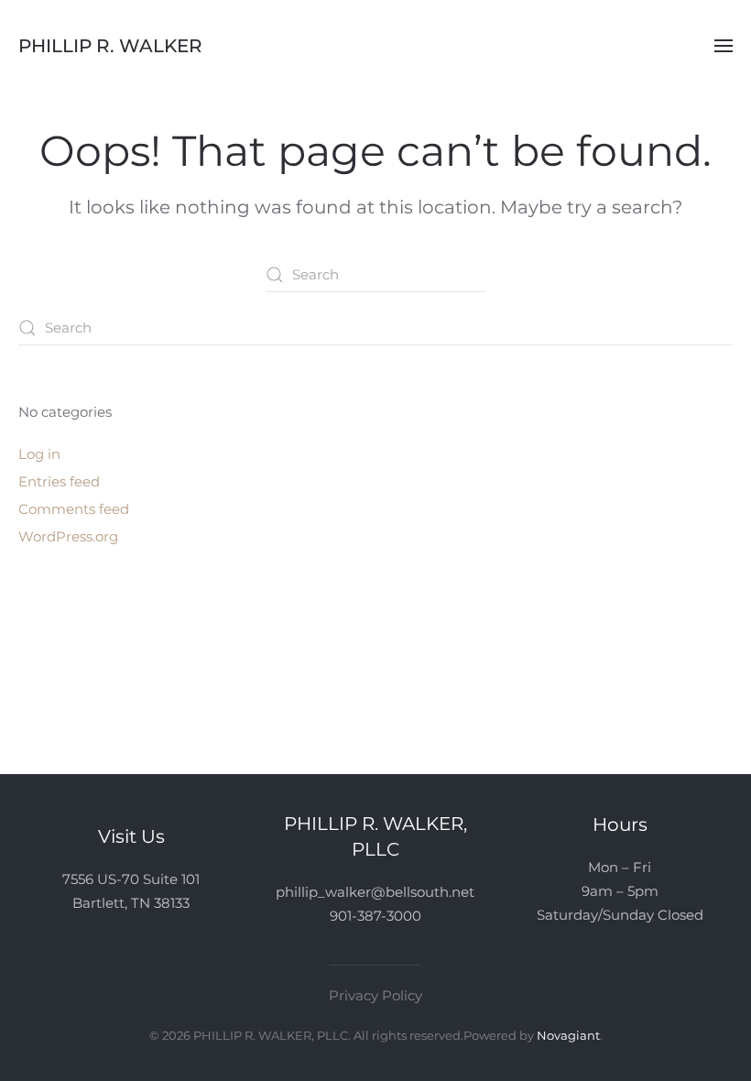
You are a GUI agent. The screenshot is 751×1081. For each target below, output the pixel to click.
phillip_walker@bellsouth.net (375, 892)
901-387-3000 (375, 915)
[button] (723, 46)
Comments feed (73, 509)
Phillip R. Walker (110, 46)
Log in (39, 454)
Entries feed (59, 481)
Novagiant (568, 1035)
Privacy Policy (375, 995)
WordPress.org (68, 536)
